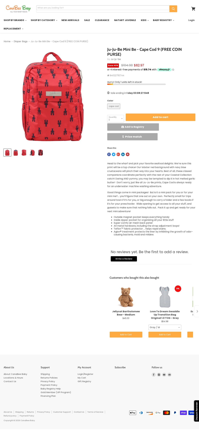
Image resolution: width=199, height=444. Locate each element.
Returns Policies (49, 377)
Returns (30, 412)
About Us (8, 412)
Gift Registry (84, 381)
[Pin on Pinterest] (127, 154)
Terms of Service (95, 412)
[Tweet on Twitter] (113, 154)
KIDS (144, 20)
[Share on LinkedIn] (123, 154)
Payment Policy (49, 385)
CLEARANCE (102, 20)
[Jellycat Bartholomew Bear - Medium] (126, 297)
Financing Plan (48, 395)
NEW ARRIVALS (70, 20)
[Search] (173, 8)
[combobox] (164, 327)
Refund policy (10, 415)
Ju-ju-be (116, 59)
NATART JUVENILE (125, 20)
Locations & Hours (13, 377)
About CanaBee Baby (15, 374)
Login (191, 20)
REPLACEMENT (12, 28)
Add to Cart (126, 334)
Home (7, 41)
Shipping (45, 374)
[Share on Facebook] (109, 154)
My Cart (82, 377)
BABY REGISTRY (162, 20)
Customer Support (62, 412)
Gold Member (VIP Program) (56, 392)
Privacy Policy (48, 381)
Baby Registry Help (51, 388)
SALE (87, 20)
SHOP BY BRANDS (14, 20)
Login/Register (85, 374)
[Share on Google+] (118, 154)
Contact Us (10, 381)
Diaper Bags (21, 41)
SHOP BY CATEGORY (43, 20)
